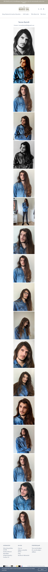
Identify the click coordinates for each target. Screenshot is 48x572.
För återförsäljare (36, 550)
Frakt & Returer (7, 551)
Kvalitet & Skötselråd (23, 555)
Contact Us (6, 557)
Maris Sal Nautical (35, 566)
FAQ (19, 553)
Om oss (20, 548)
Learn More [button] (4, 570)
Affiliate (34, 552)
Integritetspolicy (7, 555)
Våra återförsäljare (37, 548)
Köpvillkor (6, 553)
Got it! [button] (42, 569)
